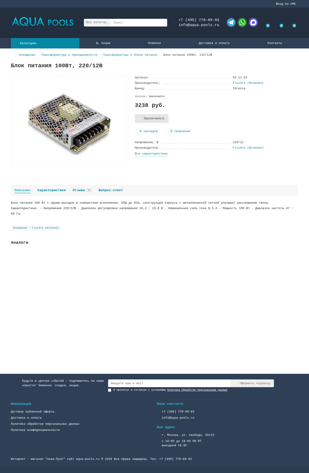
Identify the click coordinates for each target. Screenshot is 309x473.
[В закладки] (295, 254)
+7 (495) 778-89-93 (198, 20)
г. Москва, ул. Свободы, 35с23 (188, 435)
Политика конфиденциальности (35, 430)
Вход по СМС (286, 4)
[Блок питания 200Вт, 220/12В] (154, 279)
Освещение (27, 55)
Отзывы (81, 190)
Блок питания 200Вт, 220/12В (36, 310)
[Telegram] (231, 22)
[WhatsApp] (242, 22)
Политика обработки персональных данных (45, 424)
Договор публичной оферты (32, 411)
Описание (22, 190)
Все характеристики (151, 153)
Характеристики (51, 190)
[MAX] (253, 22)
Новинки (154, 43)
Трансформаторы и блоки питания (130, 55)
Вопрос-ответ (111, 190)
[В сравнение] (295, 263)
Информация (21, 404)
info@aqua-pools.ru (198, 25)
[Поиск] (162, 22)
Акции (105, 43)
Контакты (275, 43)
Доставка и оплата (214, 43)
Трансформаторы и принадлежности (69, 55)
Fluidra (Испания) (248, 83)
